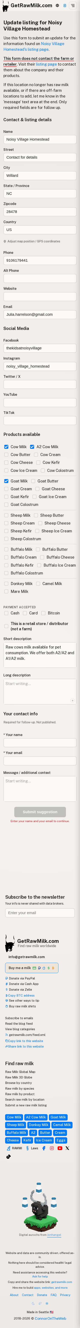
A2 (33, 1133)
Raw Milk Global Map (20, 1072)
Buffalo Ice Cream (60, 565)
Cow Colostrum (60, 470)
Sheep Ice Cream (57, 531)
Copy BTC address (21, 995)
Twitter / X (11, 377)
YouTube (10, 395)
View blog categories (20, 1029)
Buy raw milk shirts (22, 1006)
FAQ (54, 1295)
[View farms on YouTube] (60, 1148)
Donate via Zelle (20, 989)
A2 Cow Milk (47, 447)
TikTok (9, 413)
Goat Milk (19, 481)
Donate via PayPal (21, 978)
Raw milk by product (20, 1094)
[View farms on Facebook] (43, 1148)
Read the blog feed (19, 1023)
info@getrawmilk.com (27, 957)
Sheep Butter (52, 515)
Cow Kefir (51, 462)
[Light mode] (47, 1303)
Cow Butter (21, 454)
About (14, 1295)
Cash (15, 613)
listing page (46, 64)
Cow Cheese (22, 462)
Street (8, 150)
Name (8, 132)
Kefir (27, 1140)
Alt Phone (11, 271)
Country (9, 222)
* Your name (12, 735)
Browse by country (18, 1083)
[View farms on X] (67, 1148)
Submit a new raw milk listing (26, 1105)
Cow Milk (19, 447)
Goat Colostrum (24, 504)
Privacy (65, 1295)
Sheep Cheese (58, 523)
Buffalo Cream (24, 557)
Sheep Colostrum (26, 539)
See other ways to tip (23, 1000)
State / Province (16, 186)
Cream (60, 1133)
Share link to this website (26, 1046)
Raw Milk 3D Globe (18, 1077)
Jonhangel (54, 1234)
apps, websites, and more (51, 1287)
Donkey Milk (22, 583)
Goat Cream (21, 489)
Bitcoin (54, 613)
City (6, 168)
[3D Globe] (57, 5)
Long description (17, 675)
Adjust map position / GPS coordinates (33, 241)
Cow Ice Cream (24, 470)
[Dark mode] (33, 1303)
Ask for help (40, 1276)
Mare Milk (19, 591)
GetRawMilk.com (38, 941)
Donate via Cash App (23, 984)
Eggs (61, 1140)
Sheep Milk (21, 515)
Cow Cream (50, 454)
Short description (17, 639)
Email (7, 307)
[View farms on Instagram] (51, 1148)
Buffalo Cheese (60, 557)
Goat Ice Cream (53, 496)
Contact (27, 1295)
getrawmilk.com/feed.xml (26, 1035)
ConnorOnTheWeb (50, 1318)
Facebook (11, 340)
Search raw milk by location (24, 1099)
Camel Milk (52, 583)
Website (9, 289)
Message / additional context (27, 773)
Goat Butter (48, 481)
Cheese (13, 1140)
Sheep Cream (23, 523)
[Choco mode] (40, 1303)
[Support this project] (64, 5)
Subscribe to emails (19, 1018)
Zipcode (9, 204)
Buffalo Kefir (22, 565)
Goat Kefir (20, 496)
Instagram (11, 358)
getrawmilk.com (61, 1282)
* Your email (12, 753)
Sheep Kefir (21, 531)
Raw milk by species (19, 1088)
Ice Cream (44, 1140)
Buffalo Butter (55, 549)
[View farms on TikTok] (8, 1156)
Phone (8, 253)
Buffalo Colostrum (27, 573)
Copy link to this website (25, 1041)
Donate (42, 1295)
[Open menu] (73, 5)
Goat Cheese (53, 489)
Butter (45, 1133)
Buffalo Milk (21, 549)
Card (33, 613)
